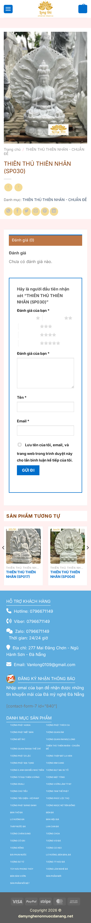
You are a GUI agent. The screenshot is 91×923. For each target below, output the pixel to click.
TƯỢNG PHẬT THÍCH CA (58, 725)
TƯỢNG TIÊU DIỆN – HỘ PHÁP (24, 798)
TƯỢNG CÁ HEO (54, 848)
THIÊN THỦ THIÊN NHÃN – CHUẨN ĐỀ (63, 747)
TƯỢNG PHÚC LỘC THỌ (57, 798)
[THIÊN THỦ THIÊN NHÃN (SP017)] (23, 546)
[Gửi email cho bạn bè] (36, 211)
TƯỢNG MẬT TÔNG (55, 777)
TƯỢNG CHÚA (53, 833)
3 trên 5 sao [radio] (29, 326)
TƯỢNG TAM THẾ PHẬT (57, 791)
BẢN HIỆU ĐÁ (52, 819)
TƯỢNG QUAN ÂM (55, 732)
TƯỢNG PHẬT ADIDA (20, 725)
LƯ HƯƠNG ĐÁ (17, 819)
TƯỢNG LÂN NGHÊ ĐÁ (57, 869)
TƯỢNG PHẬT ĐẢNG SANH (23, 805)
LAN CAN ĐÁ (52, 826)
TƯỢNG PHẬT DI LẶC (20, 756)
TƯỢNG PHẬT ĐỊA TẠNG (22, 763)
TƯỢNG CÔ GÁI (17, 840)
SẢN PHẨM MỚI (53, 876)
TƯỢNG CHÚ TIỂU (19, 791)
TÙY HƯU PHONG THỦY (21, 869)
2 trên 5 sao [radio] (53, 318)
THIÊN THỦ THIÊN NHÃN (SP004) (65, 574)
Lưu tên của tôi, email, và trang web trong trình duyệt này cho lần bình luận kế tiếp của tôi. (45, 452)
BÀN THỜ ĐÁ (16, 812)
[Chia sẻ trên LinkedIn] (54, 211)
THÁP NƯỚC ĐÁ (18, 826)
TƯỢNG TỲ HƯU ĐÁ (55, 861)
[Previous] (3, 558)
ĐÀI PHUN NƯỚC (18, 854)
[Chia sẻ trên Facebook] (17, 211)
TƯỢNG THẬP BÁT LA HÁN (59, 756)
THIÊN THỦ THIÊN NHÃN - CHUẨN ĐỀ (44, 151)
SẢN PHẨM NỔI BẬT (20, 883)
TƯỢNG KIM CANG (55, 763)
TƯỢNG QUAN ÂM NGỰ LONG (60, 739)
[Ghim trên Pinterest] (45, 211)
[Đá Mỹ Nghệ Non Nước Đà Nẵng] (45, 9)
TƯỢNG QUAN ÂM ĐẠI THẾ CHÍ (25, 748)
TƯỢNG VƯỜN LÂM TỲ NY (58, 784)
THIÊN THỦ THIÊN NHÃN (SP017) (21, 574)
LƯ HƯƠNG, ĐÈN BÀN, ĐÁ (58, 854)
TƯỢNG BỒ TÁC (17, 739)
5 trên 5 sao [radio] (29, 343)
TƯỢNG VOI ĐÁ (53, 840)
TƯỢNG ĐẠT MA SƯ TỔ (57, 770)
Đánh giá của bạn (33, 310)
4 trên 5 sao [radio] (29, 335)
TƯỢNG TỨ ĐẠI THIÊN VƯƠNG (24, 777)
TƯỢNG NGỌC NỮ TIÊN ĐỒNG (60, 805)
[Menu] (7, 9)
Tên (22, 397)
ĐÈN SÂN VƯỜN (18, 876)
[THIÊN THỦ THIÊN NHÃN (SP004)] (67, 546)
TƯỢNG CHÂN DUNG (20, 833)
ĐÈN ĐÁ (50, 812)
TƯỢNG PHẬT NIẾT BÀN (21, 732)
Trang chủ (12, 149)
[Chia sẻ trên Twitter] (26, 211)
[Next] (87, 558)
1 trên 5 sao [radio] (25, 318)
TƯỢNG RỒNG (17, 848)
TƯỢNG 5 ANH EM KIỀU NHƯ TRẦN (27, 770)
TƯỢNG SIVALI (17, 784)
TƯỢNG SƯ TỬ (17, 861)
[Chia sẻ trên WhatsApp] (8, 211)
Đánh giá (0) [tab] (23, 240)
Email (23, 421)
